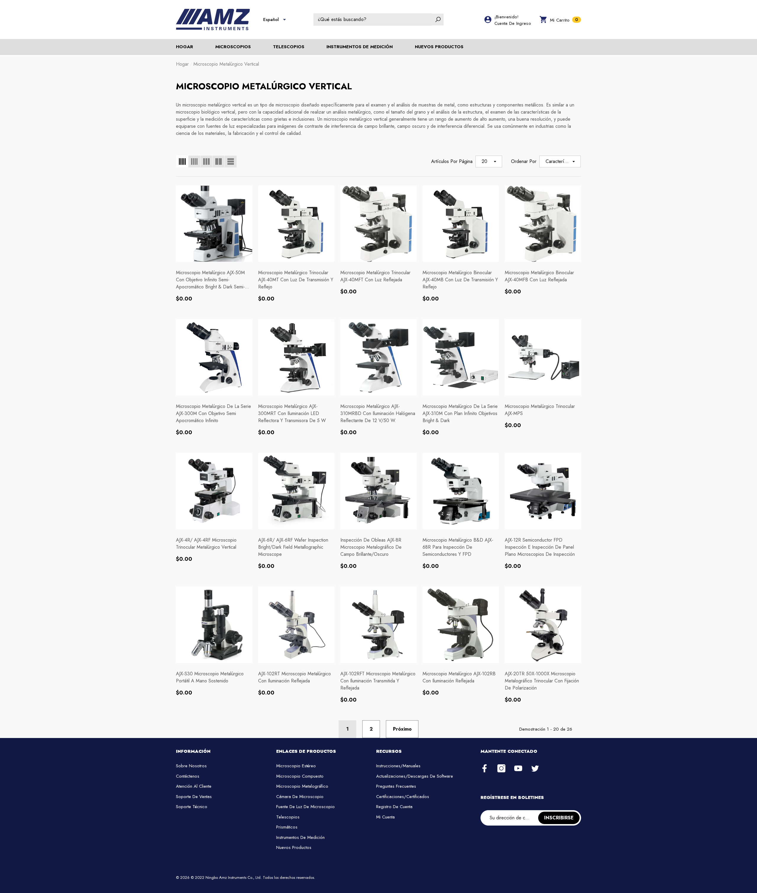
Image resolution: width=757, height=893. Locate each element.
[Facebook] (484, 769)
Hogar (182, 64)
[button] (284, 19)
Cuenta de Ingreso (512, 23)
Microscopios (233, 46)
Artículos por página (452, 161)
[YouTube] (518, 769)
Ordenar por (523, 161)
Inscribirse (559, 817)
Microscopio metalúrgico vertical (226, 64)
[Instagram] (501, 769)
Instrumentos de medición (359, 46)
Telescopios (288, 46)
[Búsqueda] (378, 19)
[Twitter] (535, 769)
